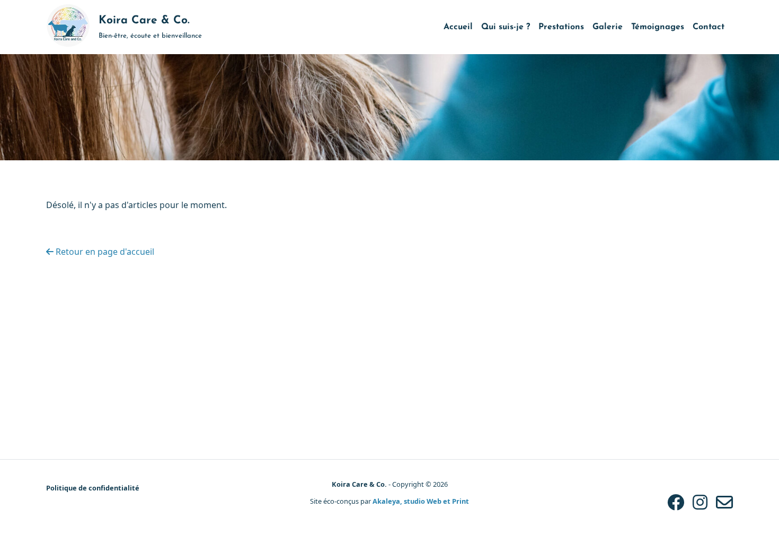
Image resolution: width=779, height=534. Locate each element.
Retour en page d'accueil (104, 251)
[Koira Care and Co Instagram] (700, 501)
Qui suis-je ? (505, 27)
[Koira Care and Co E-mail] (724, 501)
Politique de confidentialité (92, 488)
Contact (708, 27)
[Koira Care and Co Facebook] (675, 501)
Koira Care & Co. (359, 484)
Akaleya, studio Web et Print (421, 501)
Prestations (561, 27)
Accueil (458, 27)
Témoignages (657, 27)
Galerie (607, 27)
